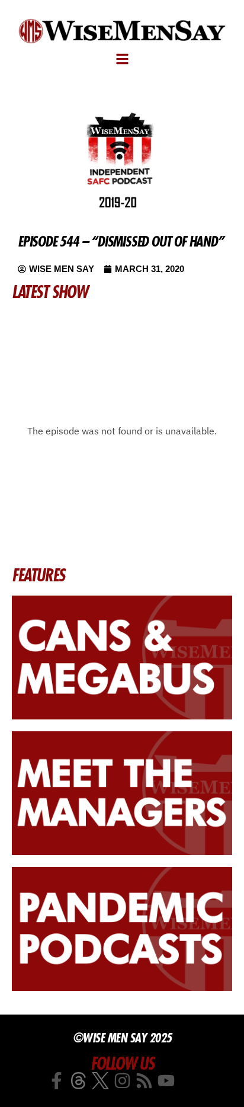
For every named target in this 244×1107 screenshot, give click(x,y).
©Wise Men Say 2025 (122, 1037)
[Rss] (144, 1080)
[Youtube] (166, 1080)
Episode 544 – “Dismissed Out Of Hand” (121, 241)
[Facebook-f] (56, 1080)
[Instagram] (122, 1080)
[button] (122, 59)
